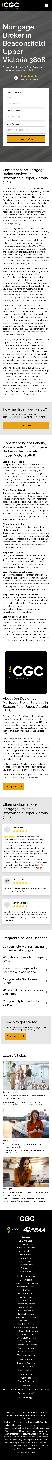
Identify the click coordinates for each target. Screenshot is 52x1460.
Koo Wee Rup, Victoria (26, 1317)
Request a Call (26, 139)
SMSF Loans (26, 1271)
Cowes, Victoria (26, 1307)
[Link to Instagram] (24, 1398)
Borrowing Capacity (26, 1363)
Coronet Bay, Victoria (26, 1304)
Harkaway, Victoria (26, 1310)
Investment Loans (26, 1258)
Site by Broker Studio (26, 1452)
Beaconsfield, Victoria (26, 1287)
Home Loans (26, 1254)
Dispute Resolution (26, 1381)
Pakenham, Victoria (26, 1348)
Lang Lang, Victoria (26, 1321)
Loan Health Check (26, 1366)
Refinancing (26, 1268)
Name (9, 97)
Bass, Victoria (26, 1280)
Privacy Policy (26, 1378)
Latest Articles (26, 1374)
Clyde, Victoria (26, 1297)
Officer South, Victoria (26, 1338)
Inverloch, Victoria (26, 1314)
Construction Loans (26, 1248)
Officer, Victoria (26, 1341)
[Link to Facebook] (20, 1398)
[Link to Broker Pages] (30, 1398)
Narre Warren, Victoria (26, 1334)
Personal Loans (26, 1265)
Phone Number (13, 111)
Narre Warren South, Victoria (26, 1331)
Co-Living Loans (26, 1241)
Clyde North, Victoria (26, 1293)
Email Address (13, 124)
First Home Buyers (26, 1251)
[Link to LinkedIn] (27, 1398)
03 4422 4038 (27, 1393)
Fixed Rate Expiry (26, 1370)
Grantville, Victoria (26, 1324)
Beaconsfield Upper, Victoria (26, 1283)
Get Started (26, 426)
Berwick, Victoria (26, 1290)
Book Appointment (13, 786)
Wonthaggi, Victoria (26, 1355)
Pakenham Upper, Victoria (26, 1345)
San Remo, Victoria (26, 1351)
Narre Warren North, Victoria (26, 1327)
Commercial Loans (26, 1244)
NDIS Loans (26, 1261)
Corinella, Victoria (26, 1300)
